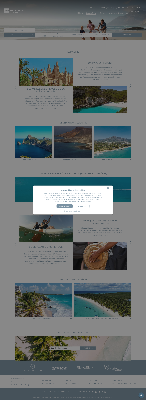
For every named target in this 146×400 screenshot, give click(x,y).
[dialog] (73, 200)
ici (100, 199)
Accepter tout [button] (64, 206)
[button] (73, 211)
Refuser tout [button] (81, 206)
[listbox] (108, 188)
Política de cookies (85, 201)
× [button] (110, 188)
